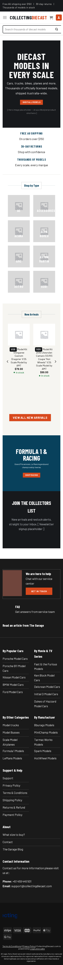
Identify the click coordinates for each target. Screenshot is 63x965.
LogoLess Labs (37, 948)
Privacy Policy (29, 946)
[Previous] (7, 368)
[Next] (55, 368)
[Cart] (51, 17)
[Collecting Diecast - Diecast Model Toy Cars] (28, 17)
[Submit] (57, 29)
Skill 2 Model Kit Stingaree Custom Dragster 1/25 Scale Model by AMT (18, 357)
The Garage (36, 625)
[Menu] (5, 17)
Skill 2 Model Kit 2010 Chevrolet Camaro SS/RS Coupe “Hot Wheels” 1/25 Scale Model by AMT (44, 359)
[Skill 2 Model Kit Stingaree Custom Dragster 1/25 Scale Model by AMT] (19, 335)
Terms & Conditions (11, 946)
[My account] (59, 17)
